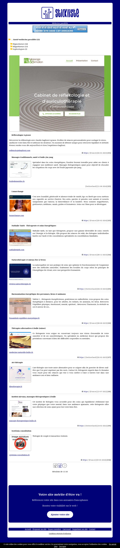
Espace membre (54, 529)
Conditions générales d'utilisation (60, 534)
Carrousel (67, 529)
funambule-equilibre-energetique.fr (24, 318)
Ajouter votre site (60, 514)
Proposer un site (39, 529)
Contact (92, 529)
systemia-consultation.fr (19, 455)
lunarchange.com (16, 215)
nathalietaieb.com (16, 249)
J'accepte (62, 546)
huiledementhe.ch (17, 181)
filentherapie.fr (15, 386)
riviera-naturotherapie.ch (20, 284)
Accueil (28, 529)
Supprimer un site (80, 529)
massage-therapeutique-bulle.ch (22, 420)
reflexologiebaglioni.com (19, 150)
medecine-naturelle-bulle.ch (21, 352)
